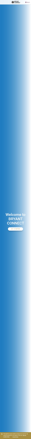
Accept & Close (15, 436)
